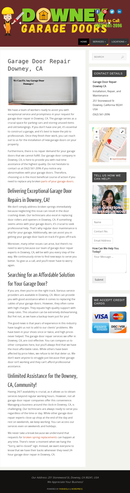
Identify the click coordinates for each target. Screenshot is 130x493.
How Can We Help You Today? (105, 250)
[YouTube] (126, 201)
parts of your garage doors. (57, 181)
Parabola (64, 489)
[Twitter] (126, 207)
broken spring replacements (40, 437)
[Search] (122, 57)
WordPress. (77, 489)
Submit (99, 279)
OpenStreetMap (119, 159)
